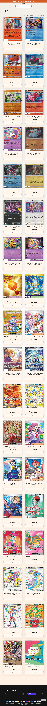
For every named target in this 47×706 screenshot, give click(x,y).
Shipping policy (24, 704)
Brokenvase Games (11, 703)
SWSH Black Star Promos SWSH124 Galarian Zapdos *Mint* (12, 81)
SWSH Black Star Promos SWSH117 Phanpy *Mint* (34, 154)
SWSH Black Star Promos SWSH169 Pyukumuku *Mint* (34, 81)
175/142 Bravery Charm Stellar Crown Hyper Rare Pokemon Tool (12, 301)
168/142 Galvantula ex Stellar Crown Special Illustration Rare (34, 411)
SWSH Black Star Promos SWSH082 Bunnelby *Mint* (34, 227)
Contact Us (25, 686)
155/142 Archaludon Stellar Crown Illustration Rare (12, 667)
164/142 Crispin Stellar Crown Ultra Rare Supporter (34, 484)
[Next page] (31, 678)
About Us (13, 686)
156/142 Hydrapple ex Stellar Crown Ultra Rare (34, 631)
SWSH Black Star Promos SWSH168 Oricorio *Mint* (34, 117)
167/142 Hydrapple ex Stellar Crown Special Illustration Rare (13, 447)
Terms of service (38, 703)
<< (4, 11)
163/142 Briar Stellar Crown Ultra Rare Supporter (12, 521)
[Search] (30, 6)
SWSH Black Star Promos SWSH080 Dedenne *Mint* (13, 264)
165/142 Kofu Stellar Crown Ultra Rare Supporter (12, 484)
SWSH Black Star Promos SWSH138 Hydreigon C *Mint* (12, 227)
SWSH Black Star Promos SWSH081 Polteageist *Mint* (12, 154)
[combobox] (23, 6)
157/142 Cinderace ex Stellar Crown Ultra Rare (12, 631)
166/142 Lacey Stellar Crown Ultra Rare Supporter (34, 447)
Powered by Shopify (19, 703)
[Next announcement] (45, 1)
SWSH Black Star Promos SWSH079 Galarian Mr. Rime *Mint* (13, 191)
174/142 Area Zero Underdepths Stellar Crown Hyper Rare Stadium (34, 301)
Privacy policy (32, 703)
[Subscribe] (22, 693)
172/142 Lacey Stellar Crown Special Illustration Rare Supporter (34, 337)
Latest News (18, 686)
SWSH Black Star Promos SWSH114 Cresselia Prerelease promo (34, 264)
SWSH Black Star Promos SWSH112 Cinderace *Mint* (12, 44)
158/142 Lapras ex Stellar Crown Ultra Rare (34, 594)
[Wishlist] (42, 4)
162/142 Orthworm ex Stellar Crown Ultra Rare (34, 521)
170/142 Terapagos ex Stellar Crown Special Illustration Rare (34, 374)
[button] (2, 4)
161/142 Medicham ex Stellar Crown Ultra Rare (13, 557)
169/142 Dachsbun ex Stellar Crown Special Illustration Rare (13, 411)
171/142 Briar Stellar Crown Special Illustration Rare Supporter (13, 374)
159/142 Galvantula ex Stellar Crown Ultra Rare (12, 594)
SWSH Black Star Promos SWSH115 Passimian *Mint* (12, 117)
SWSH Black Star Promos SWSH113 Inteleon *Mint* (34, 44)
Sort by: (23, 15)
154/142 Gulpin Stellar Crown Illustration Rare (34, 667)
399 (28, 678)
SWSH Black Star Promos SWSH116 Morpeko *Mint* (34, 191)
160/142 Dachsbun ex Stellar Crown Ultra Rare (34, 557)
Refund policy (26, 703)
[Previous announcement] (2, 1)
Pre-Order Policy (32, 686)
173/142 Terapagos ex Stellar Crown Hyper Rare (12, 337)
